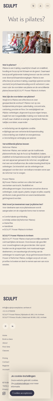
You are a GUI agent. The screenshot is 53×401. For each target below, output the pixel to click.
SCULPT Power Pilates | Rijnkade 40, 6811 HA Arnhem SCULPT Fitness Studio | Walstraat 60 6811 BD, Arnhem (24, 316)
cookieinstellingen (21, 383)
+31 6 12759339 (8, 311)
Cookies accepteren (22, 393)
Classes (5, 351)
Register (5, 366)
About (5, 343)
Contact (5, 362)
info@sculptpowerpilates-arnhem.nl (16, 308)
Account (5, 369)
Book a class (7, 339)
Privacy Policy (7, 389)
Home (4, 335)
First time (6, 347)
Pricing (5, 358)
